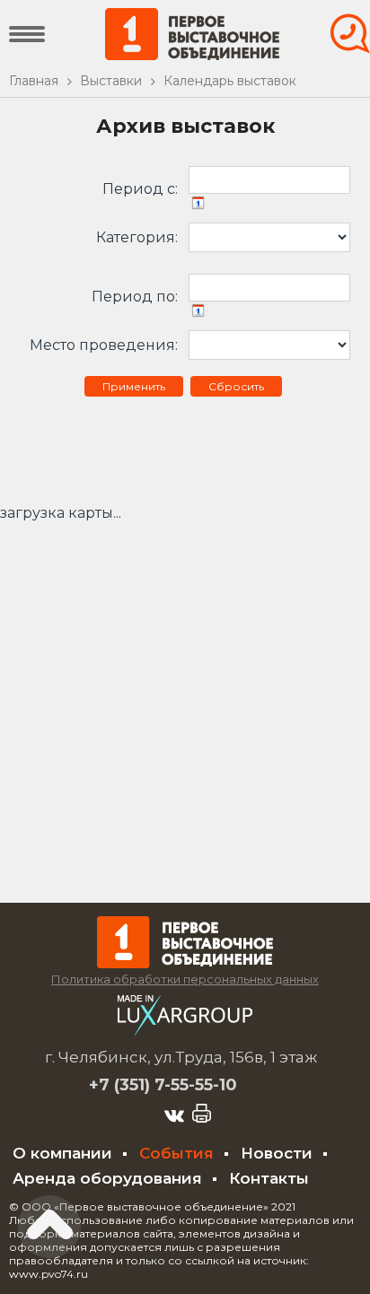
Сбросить (236, 386)
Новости (277, 1153)
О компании (62, 1153)
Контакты (269, 1178)
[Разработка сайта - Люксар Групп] (185, 1030)
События (176, 1153)
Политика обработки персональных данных (185, 979)
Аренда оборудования (107, 1178)
